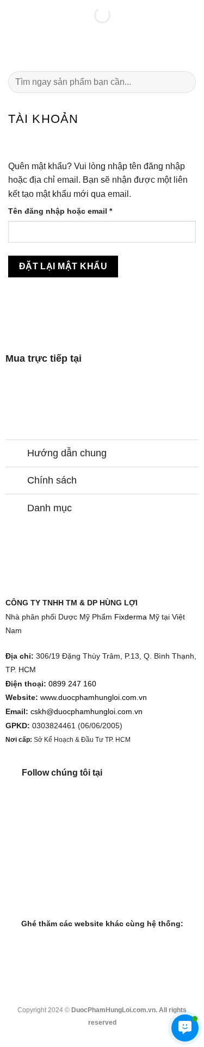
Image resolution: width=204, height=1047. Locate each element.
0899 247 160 (72, 684)
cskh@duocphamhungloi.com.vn (86, 712)
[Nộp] (183, 81)
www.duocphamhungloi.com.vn (93, 697)
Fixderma (130, 617)
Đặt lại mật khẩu (63, 266)
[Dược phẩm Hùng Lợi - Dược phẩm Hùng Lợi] (102, 49)
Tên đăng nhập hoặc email (69, 212)
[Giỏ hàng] (190, 49)
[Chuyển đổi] (16, 454)
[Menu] (14, 49)
